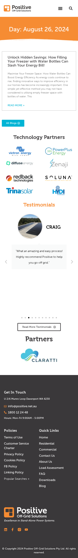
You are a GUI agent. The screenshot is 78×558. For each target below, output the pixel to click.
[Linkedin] (5, 529)
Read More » (16, 105)
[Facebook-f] (12, 529)
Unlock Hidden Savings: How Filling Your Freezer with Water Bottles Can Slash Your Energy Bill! (38, 61)
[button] (60, 8)
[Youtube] (26, 529)
